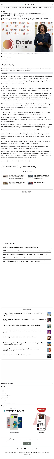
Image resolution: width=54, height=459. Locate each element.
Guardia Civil (4, 399)
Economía (14, 7)
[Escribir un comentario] (13, 65)
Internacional (22, 7)
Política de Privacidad (9, 452)
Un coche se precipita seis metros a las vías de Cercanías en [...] (22, 247)
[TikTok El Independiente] (36, 449)
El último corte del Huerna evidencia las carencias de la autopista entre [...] (25, 261)
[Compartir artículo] (2, 65)
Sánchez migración (32, 0)
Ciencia (29, 7)
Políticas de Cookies (45, 452)
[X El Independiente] (17, 449)
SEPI (2, 391)
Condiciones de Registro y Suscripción (33, 452)
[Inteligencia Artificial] (14, 430)
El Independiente (6, 56)
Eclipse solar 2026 (5, 389)
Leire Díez (3, 401)
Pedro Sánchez (4, 397)
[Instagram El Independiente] (28, 449)
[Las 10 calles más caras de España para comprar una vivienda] (5, 183)
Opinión (3, 7)
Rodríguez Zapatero (5, 395)
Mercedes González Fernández (8, 403)
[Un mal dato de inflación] (30, 183)
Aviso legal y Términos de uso (19, 452)
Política (3, 11)
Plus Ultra (3, 393)
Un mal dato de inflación (39, 182)
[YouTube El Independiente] (25, 449)
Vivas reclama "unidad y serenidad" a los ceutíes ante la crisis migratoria (25, 257)
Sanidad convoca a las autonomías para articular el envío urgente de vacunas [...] (27, 254)
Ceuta (37, 0)
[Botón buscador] (52, 4)
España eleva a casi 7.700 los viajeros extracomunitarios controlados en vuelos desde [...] (29, 250)
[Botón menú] (2, 4)
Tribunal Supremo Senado (23, 0)
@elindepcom (4, 59)
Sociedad (35, 7)
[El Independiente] (27, 4)
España (8, 7)
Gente (40, 7)
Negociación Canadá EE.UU (44, 0)
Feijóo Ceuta (15, 0)
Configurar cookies (27, 454)
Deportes (46, 7)
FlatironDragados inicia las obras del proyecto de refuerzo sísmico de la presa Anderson (42, 177)
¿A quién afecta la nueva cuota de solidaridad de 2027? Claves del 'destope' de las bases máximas (16, 177)
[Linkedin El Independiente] (32, 449)
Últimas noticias (10, 0)
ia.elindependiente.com (14, 432)
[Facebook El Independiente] (21, 449)
